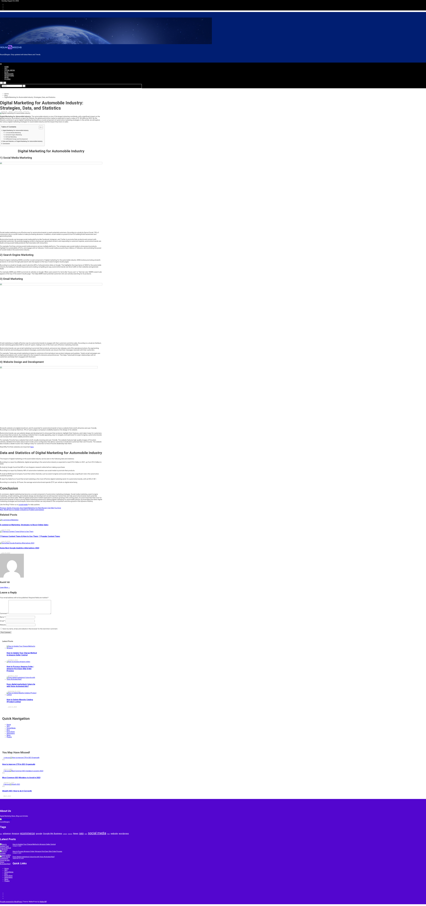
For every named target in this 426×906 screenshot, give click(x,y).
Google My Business (52, 833)
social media (23, 504)
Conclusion (6, 143)
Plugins (7, 79)
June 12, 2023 (7, 769)
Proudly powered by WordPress (11, 902)
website (114, 833)
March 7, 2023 (13, 111)
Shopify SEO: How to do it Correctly (17, 791)
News (6, 77)
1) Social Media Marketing (13, 132)
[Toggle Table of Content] (39, 127)
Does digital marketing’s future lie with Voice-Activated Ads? (21, 685)
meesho (70, 834)
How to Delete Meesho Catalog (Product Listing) (20, 701)
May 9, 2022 (7, 796)
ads (1, 834)
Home (6, 67)
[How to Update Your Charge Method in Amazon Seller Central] (5, 847)
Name (2, 617)
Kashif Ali (4, 111)
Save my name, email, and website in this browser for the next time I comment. (30, 629)
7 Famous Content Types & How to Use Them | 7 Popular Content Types (30, 536)
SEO (5, 68)
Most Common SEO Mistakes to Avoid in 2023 (21, 778)
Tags (108, 834)
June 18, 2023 (5, 541)
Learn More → (5, 587)
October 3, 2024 (13, 660)
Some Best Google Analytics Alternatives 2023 (19, 548)
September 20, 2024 (14, 691)
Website (3, 625)
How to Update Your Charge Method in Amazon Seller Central (22, 654)
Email (2, 621)
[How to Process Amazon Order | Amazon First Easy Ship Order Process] (5, 853)
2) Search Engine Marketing (14, 135)
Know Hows (9, 74)
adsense (7, 833)
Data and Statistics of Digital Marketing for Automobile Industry (22, 141)
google (39, 833)
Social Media (9, 70)
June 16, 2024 (12, 707)
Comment (4, 613)
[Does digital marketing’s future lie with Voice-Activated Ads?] (5, 860)
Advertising (9, 76)
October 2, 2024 (13, 676)
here (32, 447)
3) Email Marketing (11, 137)
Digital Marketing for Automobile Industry (15, 130)
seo (81, 833)
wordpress (124, 833)
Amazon (15, 833)
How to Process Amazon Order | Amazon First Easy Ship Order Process (20, 669)
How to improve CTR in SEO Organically (18, 764)
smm (86, 834)
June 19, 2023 (5, 530)
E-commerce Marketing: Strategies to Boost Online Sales (24, 525)
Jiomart (65, 834)
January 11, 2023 (8, 782)
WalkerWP (43, 902)
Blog (6, 72)
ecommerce (27, 833)
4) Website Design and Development (17, 139)
